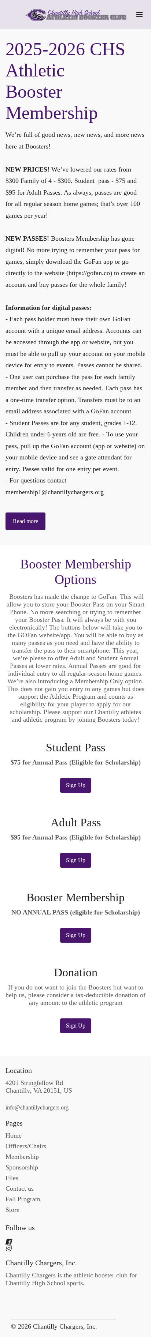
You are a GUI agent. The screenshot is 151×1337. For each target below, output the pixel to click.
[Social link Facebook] (66, 1242)
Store (12, 1209)
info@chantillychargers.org (37, 1107)
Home (13, 1135)
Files (11, 1178)
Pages (14, 1123)
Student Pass (75, 747)
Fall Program (22, 1199)
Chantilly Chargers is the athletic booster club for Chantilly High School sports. (71, 1279)
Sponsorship (21, 1167)
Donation (75, 972)
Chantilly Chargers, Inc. (41, 1263)
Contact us (19, 1188)
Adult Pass (76, 822)
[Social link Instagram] (66, 1248)
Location (18, 1070)
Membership (22, 1156)
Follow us (20, 1228)
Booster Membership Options (75, 572)
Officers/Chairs (25, 1146)
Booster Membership (75, 897)
